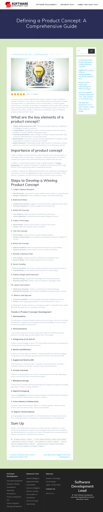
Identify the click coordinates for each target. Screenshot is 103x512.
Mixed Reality (30, 504)
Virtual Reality (30, 485)
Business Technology (53, 478)
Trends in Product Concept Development (50, 444)
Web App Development (14, 506)
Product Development (41, 54)
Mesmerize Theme (82, 499)
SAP (8, 500)
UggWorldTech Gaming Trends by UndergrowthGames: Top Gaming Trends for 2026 (86, 74)
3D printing (21, 395)
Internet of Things (32, 501)
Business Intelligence (33, 488)
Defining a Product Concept (23, 439)
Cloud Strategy (51, 482)
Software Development (46, 5)
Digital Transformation (53, 485)
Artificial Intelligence (32, 478)
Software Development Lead (21, 54)
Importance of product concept (22, 441)
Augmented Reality (32, 482)
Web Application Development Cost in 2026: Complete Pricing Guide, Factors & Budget (85, 107)
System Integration (13, 503)
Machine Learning (32, 491)
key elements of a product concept (47, 441)
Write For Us (50, 493)
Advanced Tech (67, 5)
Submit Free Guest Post (88, 5)
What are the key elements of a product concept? (28, 446)
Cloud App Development (15, 481)
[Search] (91, 51)
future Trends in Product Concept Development (50, 439)
